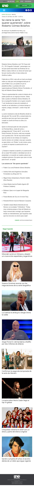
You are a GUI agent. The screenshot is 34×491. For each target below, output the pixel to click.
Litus (21, 1)
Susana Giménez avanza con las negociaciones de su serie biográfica (16, 284)
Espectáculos (6, 14)
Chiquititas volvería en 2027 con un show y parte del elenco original (16, 431)
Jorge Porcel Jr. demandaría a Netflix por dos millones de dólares (16, 343)
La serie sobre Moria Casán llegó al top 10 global (15, 401)
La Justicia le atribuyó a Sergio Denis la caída (16, 314)
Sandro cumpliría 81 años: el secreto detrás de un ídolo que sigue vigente (16, 460)
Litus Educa (28, 1)
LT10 (17, 1)
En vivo (24, 5)
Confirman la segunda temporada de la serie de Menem (16, 372)
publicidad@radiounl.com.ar (17, 482)
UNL (4, 1)
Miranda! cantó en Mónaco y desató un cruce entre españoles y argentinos (17, 255)
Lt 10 (5, 5)
